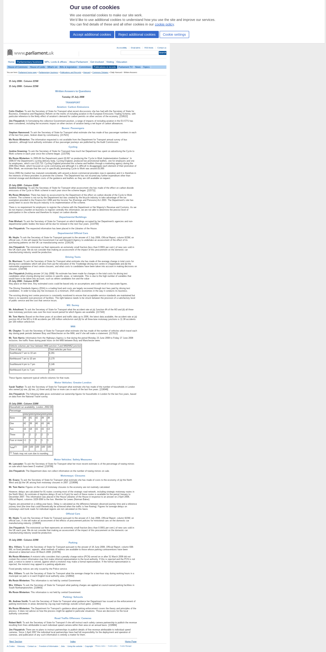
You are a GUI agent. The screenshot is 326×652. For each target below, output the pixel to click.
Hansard (86, 72)
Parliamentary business (29, 61)
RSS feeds (148, 48)
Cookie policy (112, 646)
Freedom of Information (48, 646)
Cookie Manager (126, 646)
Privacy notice (100, 646)
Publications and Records (70, 72)
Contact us (161, 48)
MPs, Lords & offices (56, 61)
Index (73, 641)
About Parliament (78, 61)
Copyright (89, 646)
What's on (52, 67)
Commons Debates (100, 72)
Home (11, 61)
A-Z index (11, 646)
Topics (146, 67)
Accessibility (122, 48)
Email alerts (135, 48)
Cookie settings (174, 34)
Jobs (63, 646)
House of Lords (37, 67)
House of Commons (18, 67)
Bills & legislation (68, 67)
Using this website (74, 646)
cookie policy (164, 24)
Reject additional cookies (137, 34)
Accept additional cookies (92, 34)
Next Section (15, 641)
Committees (85, 67)
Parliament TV (126, 67)
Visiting (110, 61)
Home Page (131, 641)
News (138, 67)
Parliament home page (27, 72)
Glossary (21, 646)
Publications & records (105, 67)
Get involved (97, 61)
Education (121, 61)
